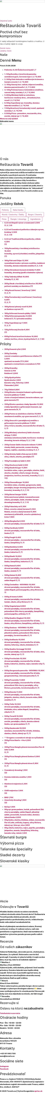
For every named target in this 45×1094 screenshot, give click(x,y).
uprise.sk (38, 1091)
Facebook (4, 1069)
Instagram (4, 1066)
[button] (7, 121)
